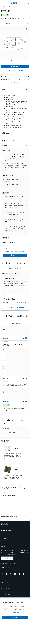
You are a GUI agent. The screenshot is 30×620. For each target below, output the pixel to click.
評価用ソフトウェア (14, 268)
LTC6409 (6, 402)
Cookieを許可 (15, 617)
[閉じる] (28, 599)
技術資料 (5, 145)
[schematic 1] (15, 43)
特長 (3, 89)
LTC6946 (6, 378)
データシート (16, 66)
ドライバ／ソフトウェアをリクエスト (15, 307)
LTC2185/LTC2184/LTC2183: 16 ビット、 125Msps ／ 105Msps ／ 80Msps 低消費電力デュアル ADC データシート (16, 165)
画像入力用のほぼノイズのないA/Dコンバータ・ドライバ (16, 197)
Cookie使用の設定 (15, 612)
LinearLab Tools (10, 291)
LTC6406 (6, 338)
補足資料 (5, 238)
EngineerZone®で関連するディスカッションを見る (13, 517)
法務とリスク (4, 582)
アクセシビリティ (5, 588)
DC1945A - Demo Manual (12, 184)
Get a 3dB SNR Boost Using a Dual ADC (15, 220)
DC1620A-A (16, 449)
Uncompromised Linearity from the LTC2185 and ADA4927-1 (15, 213)
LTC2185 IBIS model (11, 432)
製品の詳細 (5, 133)
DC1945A (15, 469)
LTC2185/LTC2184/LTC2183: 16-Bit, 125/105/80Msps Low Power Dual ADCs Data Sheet (15, 156)
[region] (15, 608)
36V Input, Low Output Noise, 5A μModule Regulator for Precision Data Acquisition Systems (16, 205)
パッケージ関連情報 (8, 242)
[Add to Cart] (26, 338)
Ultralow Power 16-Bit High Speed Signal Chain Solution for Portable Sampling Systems (15, 228)
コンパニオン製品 (14, 323)
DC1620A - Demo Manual (12, 179)
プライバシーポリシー (6, 594)
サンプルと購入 (15, 83)
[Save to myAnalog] (23, 338)
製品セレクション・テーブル (16, 70)
